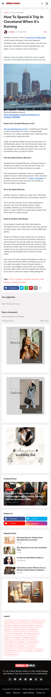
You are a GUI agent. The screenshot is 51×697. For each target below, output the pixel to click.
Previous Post (8, 321)
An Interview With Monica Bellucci (30, 558)
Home (6, 12)
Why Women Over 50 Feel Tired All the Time (32, 549)
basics (30, 625)
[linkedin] (41, 679)
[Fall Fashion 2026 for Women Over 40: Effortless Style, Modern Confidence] (9, 570)
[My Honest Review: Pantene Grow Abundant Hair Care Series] (9, 540)
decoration (19, 633)
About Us (16, 693)
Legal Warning (28, 693)
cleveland (27, 279)
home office (9, 642)
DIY (43, 621)
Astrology (34, 621)
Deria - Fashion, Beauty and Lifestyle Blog (32, 689)
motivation (20, 646)
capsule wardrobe (19, 629)
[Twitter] (22, 288)
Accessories (9, 621)
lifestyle (35, 279)
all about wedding (11, 625)
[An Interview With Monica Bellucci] (9, 560)
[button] (3, 4)
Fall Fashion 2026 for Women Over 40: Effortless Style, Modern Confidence (31, 569)
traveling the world (19, 282)
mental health (32, 642)
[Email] (36, 288)
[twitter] (20, 679)
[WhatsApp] (26, 288)
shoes (20, 650)
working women (11, 654)
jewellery (20, 642)
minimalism (9, 646)
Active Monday (22, 621)
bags (23, 625)
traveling (7, 282)
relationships (9, 650)
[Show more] (40, 288)
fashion (7, 638)
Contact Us (40, 693)
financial (17, 638)
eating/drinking (32, 633)
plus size (31, 646)
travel (41, 279)
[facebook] (15, 679)
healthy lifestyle (29, 638)
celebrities (33, 629)
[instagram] (10, 679)
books (7, 629)
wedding (38, 650)
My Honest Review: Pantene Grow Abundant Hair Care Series (30, 539)
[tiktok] (36, 679)
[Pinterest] (31, 288)
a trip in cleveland (17, 12)
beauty (38, 625)
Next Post (44, 321)
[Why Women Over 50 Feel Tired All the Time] (9, 550)
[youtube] (31, 679)
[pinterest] (25, 679)
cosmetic (8, 633)
